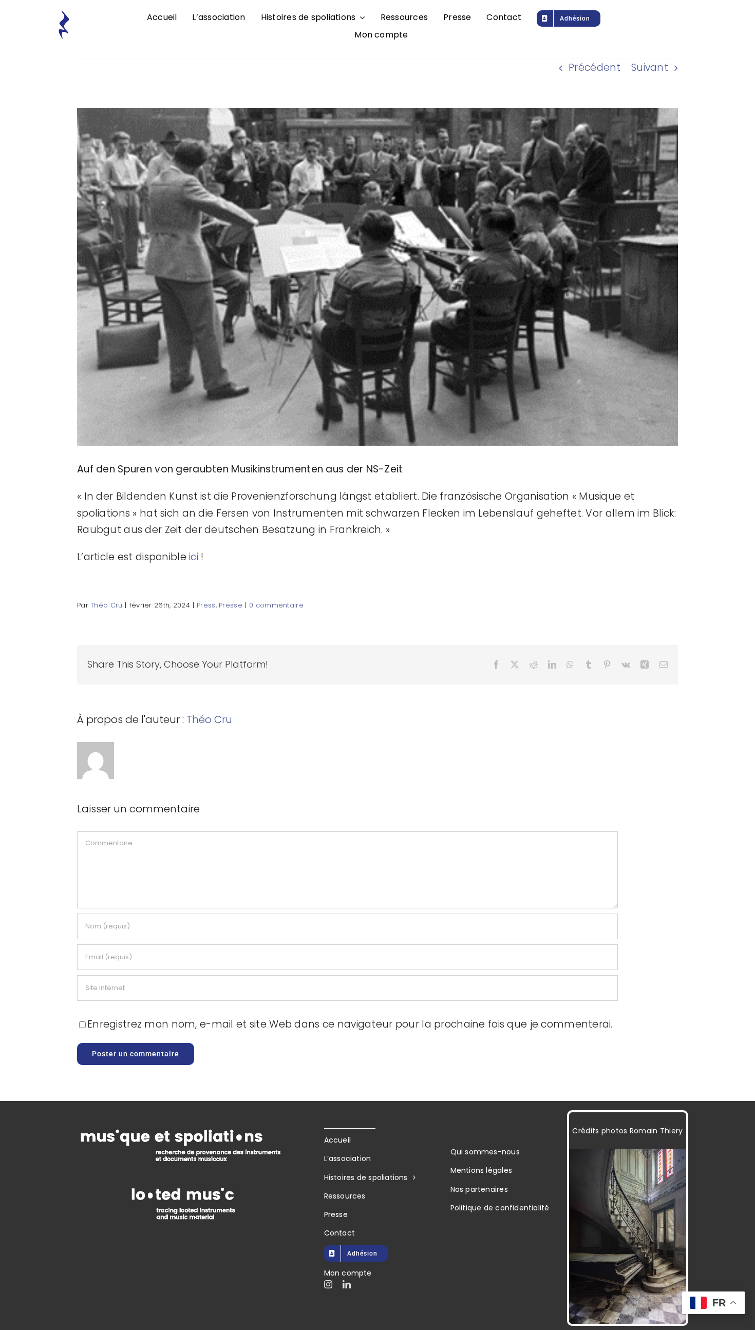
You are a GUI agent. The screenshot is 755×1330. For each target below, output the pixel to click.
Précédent (595, 67)
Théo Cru (106, 605)
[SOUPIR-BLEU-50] (63, 15)
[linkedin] (347, 1284)
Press (206, 605)
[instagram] (328, 1284)
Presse (230, 605)
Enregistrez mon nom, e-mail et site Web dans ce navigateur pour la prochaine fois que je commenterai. (350, 1024)
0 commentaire (276, 605)
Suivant (649, 67)
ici (193, 557)
